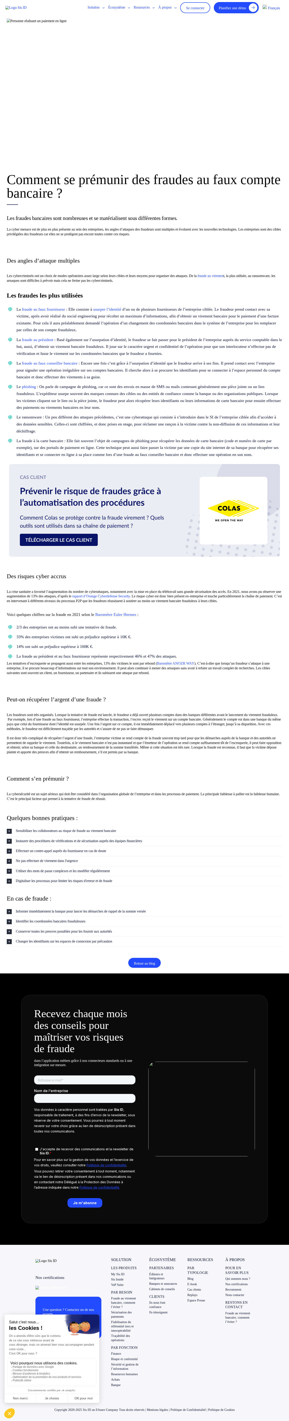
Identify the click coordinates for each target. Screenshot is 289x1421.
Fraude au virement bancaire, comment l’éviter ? (123, 1303)
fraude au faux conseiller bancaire (49, 363)
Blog (190, 1278)
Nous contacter (234, 1295)
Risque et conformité (124, 1359)
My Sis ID (117, 1274)
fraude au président (37, 339)
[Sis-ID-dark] (16, 7)
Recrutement (233, 1289)
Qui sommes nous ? (237, 1278)
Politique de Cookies (221, 1410)
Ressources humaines (124, 1374)
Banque (116, 1385)
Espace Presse (196, 1300)
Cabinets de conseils (162, 1289)
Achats (115, 1379)
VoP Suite (117, 1285)
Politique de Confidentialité (188, 1410)
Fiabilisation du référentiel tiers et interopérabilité (122, 1326)
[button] (144, 831)
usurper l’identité (107, 309)
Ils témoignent (158, 1312)
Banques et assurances (163, 1283)
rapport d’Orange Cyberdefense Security (101, 596)
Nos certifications (236, 1284)
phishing (29, 386)
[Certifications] (51, 1287)
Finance (116, 1353)
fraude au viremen (210, 276)
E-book (192, 1284)
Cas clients (194, 1289)
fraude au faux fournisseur (43, 309)
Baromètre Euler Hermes (115, 614)
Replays (192, 1295)
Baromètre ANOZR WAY (175, 663)
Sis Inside (117, 1279)
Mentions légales (157, 1410)
